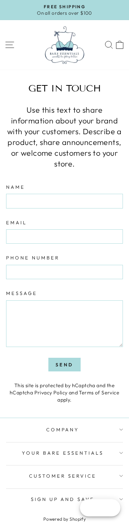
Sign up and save (63, 499)
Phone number (32, 258)
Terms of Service (99, 392)
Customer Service (62, 476)
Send (64, 364)
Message (21, 293)
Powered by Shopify (64, 519)
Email (16, 222)
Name (15, 187)
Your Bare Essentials (63, 453)
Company (63, 429)
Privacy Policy (51, 392)
